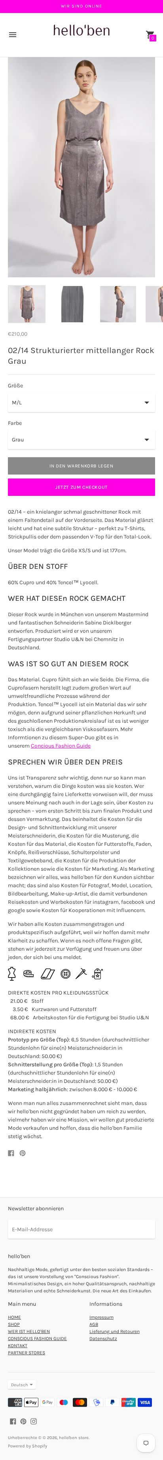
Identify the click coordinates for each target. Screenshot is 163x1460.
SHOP (14, 1324)
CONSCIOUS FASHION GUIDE (37, 1338)
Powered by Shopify (27, 1446)
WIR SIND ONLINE (81, 6)
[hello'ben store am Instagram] (33, 1420)
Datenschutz (103, 1338)
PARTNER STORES (26, 1352)
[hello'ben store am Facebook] (13, 1420)
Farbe (15, 423)
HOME (14, 1317)
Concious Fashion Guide (61, 745)
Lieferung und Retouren (114, 1331)
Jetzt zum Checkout (81, 487)
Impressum (101, 1317)
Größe (15, 386)
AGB (93, 1324)
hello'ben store (74, 1437)
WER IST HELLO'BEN (29, 1331)
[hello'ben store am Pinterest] (23, 1420)
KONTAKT (17, 1345)
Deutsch (19, 1384)
